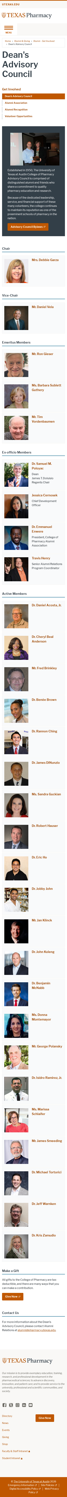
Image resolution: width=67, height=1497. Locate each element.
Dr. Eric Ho (39, 857)
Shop (5, 1444)
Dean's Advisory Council (18, 96)
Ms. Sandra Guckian (46, 794)
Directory (7, 1416)
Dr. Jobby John (42, 889)
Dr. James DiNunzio (46, 763)
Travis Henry (41, 558)
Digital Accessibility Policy (24, 1488)
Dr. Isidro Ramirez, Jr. (47, 1078)
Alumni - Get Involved (43, 41)
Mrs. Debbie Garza (45, 260)
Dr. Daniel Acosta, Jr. (46, 605)
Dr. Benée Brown (44, 700)
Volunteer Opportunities (18, 116)
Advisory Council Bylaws (27, 226)
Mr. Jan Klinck (42, 920)
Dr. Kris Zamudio (44, 1235)
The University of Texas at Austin (32, 1481)
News (5, 1423)
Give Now (11, 1296)
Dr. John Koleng (43, 952)
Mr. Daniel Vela (43, 307)
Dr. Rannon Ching (44, 731)
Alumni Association (16, 103)
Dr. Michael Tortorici (47, 1172)
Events (6, 1430)
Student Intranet (11, 1458)
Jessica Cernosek (45, 495)
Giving (5, 1437)
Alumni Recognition (16, 109)
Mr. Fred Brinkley (44, 668)
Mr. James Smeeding (47, 1141)
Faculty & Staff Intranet (15, 1451)
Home (8, 41)
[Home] (26, 15)
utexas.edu (11, 4)
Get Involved (11, 89)
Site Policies (47, 1485)
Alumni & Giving (22, 41)
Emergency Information (21, 1485)
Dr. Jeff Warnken (44, 1204)
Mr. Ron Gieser (42, 354)
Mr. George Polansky (47, 1046)
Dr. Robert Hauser (45, 826)
